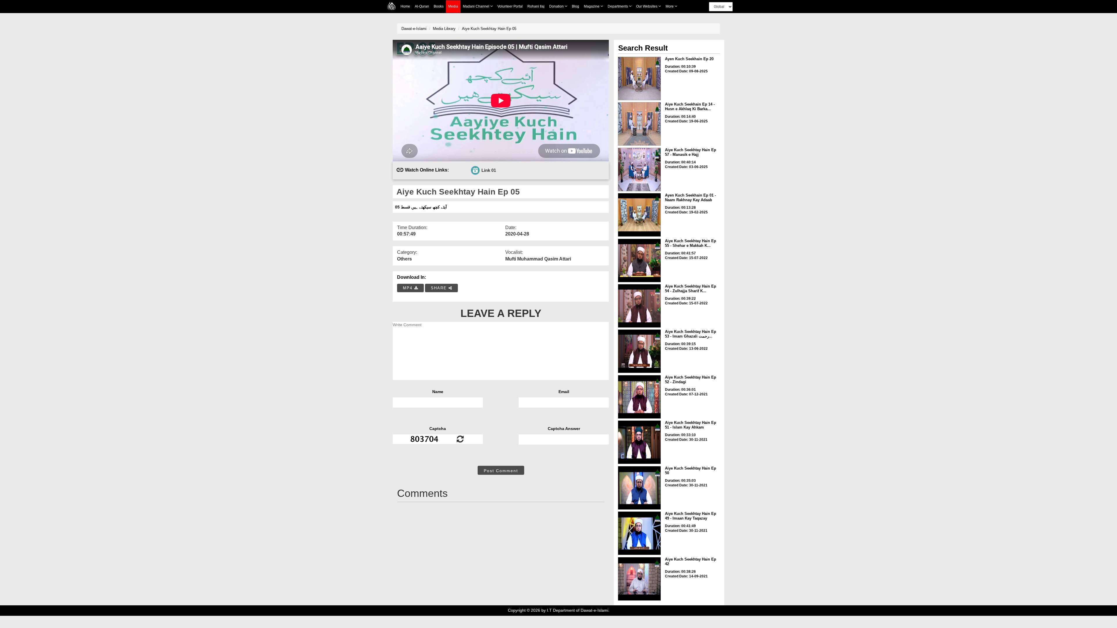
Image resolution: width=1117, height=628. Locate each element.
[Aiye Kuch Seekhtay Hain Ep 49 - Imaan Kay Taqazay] (639, 533)
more (670, 6)
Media (453, 6)
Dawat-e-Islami (413, 28)
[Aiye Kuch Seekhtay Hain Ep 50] (639, 488)
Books (439, 6)
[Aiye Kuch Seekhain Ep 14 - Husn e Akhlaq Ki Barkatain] (639, 124)
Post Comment (501, 470)
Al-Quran (422, 6)
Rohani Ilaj (536, 6)
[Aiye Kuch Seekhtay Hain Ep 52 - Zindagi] (639, 397)
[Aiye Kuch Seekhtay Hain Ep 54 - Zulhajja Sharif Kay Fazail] (639, 306)
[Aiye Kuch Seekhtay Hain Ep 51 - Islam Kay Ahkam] (639, 442)
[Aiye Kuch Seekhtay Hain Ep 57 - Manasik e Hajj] (639, 169)
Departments (618, 6)
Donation (557, 6)
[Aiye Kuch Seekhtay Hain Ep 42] (639, 579)
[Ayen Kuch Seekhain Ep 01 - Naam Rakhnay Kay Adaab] (639, 215)
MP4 (408, 288)
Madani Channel (476, 6)
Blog (575, 6)
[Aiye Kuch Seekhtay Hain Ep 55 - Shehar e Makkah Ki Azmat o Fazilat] (639, 260)
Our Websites (647, 6)
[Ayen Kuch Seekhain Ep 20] (639, 78)
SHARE (440, 288)
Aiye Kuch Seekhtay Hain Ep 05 (489, 28)
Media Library (444, 28)
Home (405, 6)
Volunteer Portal (510, 6)
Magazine (592, 6)
